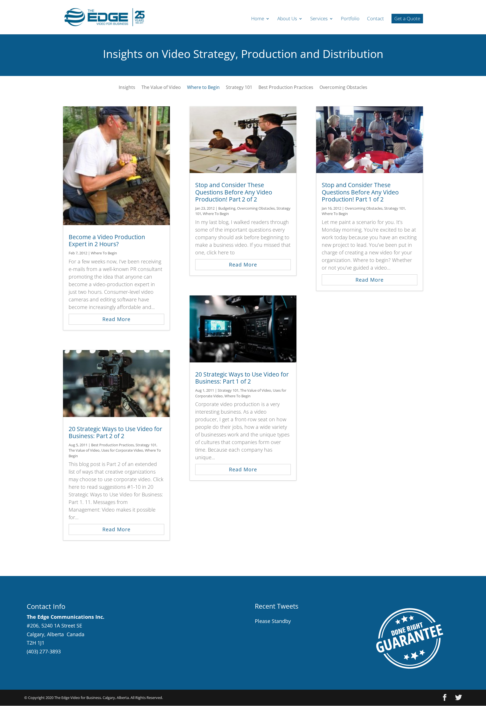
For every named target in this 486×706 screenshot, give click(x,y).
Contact (375, 19)
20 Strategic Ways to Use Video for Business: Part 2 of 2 (115, 432)
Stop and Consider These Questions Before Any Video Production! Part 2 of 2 (233, 192)
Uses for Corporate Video (122, 450)
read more (116, 319)
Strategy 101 (239, 87)
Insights (127, 87)
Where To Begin (104, 252)
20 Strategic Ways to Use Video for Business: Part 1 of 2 (242, 377)
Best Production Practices (285, 87)
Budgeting (226, 208)
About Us (287, 19)
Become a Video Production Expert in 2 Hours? (107, 240)
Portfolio (350, 19)
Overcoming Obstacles (343, 87)
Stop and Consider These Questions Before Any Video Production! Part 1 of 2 (360, 192)
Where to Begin (203, 87)
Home (257, 19)
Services (319, 19)
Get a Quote (407, 18)
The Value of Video (161, 87)
